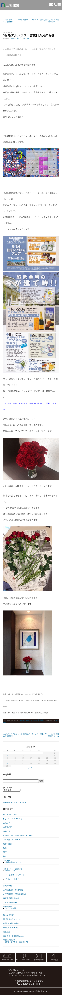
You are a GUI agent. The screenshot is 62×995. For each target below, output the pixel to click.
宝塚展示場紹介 (9, 940)
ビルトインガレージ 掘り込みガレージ (18, 835)
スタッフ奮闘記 (11, 908)
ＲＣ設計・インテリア (11, 840)
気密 (5, 852)
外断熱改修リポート (13, 862)
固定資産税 (7, 886)
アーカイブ (7, 788)
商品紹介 (6, 932)
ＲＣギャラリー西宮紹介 (12, 869)
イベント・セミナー (13, 879)
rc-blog (26, 38)
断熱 (5, 848)
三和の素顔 (7, 907)
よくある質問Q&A (10, 902)
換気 (5, 856)
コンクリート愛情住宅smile (13, 936)
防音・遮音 (7, 844)
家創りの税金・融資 (11, 923)
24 (7, 763)
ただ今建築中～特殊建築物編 (14, 894)
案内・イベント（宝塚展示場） (32, 720)
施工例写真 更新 (10, 815)
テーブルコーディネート (14, 875)
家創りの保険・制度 (11, 928)
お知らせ (6, 831)
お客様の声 (7, 827)
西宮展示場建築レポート (12, 898)
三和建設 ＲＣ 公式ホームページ (15, 803)
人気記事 (6, 823)
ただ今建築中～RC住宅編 (13, 890)
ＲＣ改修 (6, 861)
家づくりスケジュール (11, 919)
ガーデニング (10, 871)
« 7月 (30, 768)
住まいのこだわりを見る (12, 819)
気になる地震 (8, 915)
